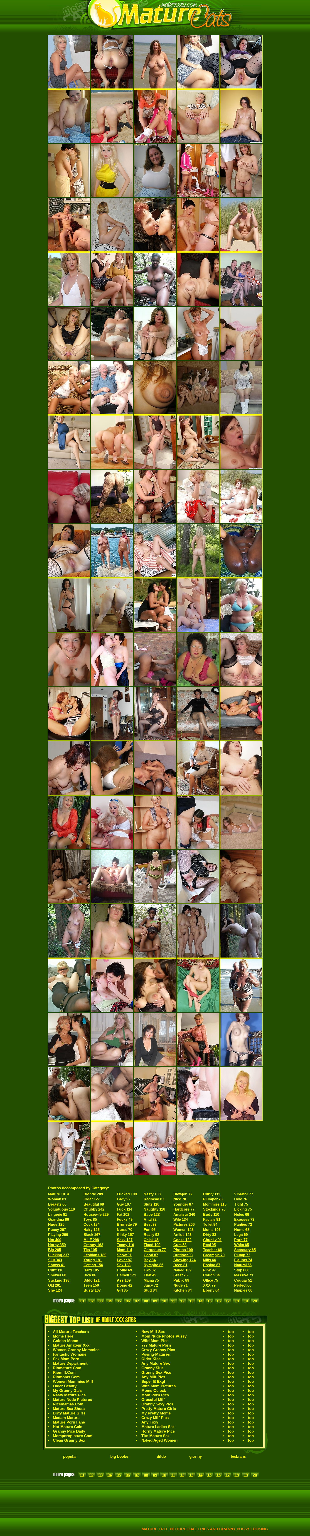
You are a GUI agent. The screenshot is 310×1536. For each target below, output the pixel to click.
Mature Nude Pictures (72, 1399)
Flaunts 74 (243, 1260)
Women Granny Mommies (76, 1350)
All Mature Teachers (71, 1332)
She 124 (55, 1290)
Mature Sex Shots (69, 1409)
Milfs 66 (209, 1260)
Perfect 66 (242, 1285)
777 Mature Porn (156, 1345)
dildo (161, 1456)
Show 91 (124, 1255)
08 (146, 1301)
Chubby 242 (94, 1209)
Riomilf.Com (64, 1372)
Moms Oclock (153, 1390)
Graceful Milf (153, 1399)
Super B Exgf (153, 1381)
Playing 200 (58, 1235)
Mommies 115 (214, 1204)
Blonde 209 (93, 1194)
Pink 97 (209, 1270)
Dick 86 (90, 1275)
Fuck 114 (124, 1209)
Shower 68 (57, 1275)
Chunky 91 (212, 1240)
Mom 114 (124, 1250)
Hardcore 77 (183, 1209)
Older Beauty (64, 1386)
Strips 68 (241, 1270)
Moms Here (63, 1336)
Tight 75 (241, 1204)
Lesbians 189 (95, 1255)
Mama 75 (151, 1280)
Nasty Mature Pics (69, 1395)
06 (128, 1301)
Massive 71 (243, 1275)
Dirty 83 (209, 1235)
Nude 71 (180, 1285)
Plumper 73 (213, 1199)
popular (70, 1456)
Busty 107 (92, 1290)
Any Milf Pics (153, 1377)
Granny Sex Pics (156, 1372)
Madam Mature (66, 1418)
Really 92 (151, 1235)
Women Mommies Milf (73, 1381)
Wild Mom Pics (154, 1341)
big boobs (119, 1456)
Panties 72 (243, 1224)
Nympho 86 (153, 1265)
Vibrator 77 (243, 1194)
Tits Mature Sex (155, 1436)
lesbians (238, 1456)
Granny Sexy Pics (157, 1404)
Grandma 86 (58, 1219)
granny (195, 1456)
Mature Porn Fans (69, 1422)
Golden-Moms (65, 1341)
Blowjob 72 (182, 1194)
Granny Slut (152, 1368)
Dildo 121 (92, 1280)
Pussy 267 (57, 1230)
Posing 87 (211, 1265)
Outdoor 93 (183, 1255)
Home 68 (241, 1230)
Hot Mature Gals (67, 1427)
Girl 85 (122, 1290)
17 (228, 1301)
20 (255, 1301)
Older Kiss (150, 1359)
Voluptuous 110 (61, 1209)
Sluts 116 (151, 1204)
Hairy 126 (92, 1230)
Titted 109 (152, 1245)
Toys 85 (90, 1219)
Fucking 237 (58, 1255)
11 (173, 1301)
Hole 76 (240, 1199)
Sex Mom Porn (66, 1359)
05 (119, 1301)
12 (182, 1301)
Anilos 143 (182, 1235)
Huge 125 (56, 1224)
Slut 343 (55, 1260)
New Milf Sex (153, 1332)
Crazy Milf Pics (155, 1418)
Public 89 (181, 1280)
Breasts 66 (57, 1204)
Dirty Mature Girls (69, 1413)
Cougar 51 (243, 1280)
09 (155, 1301)
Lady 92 (123, 1199)
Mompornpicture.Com (72, 1436)
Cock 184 (92, 1224)
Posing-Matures (155, 1354)
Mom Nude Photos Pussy (164, 1336)
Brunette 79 (127, 1224)
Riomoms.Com (66, 1377)
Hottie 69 (124, 1270)
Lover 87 (124, 1260)
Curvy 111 (211, 1194)
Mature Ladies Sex (158, 1427)
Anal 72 (150, 1219)
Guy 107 (124, 1204)
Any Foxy (149, 1422)
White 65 (241, 1245)
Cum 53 (180, 1245)
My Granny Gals (67, 1390)
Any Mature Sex (155, 1363)
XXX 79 (209, 1285)
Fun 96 (149, 1230)
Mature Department (70, 1363)
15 (209, 1301)
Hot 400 (54, 1240)
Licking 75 (243, 1209)
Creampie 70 (214, 1255)
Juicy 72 (151, 1285)
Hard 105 (91, 1270)
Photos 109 (183, 1250)
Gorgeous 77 (155, 1250)
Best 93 (150, 1224)
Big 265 (54, 1250)
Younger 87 (183, 1204)
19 (246, 1301)
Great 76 (180, 1275)
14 (200, 1301)
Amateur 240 (184, 1214)
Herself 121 (126, 1275)
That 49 (150, 1275)
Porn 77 (241, 1240)
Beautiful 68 (94, 1204)
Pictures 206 (184, 1224)
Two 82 (150, 1270)
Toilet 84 (210, 1224)
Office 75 (210, 1280)
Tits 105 (90, 1250)
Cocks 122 (182, 1240)
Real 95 (209, 1245)
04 (110, 1301)
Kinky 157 (125, 1235)
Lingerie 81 (57, 1214)
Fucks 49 (125, 1219)
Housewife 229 (96, 1214)
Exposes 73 (244, 1219)
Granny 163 (93, 1245)
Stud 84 (150, 1290)
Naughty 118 (154, 1209)
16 (219, 1301)
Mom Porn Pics (155, 1395)
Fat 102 (123, 1214)
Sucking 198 (58, 1280)
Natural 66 (243, 1265)
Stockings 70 (214, 1209)
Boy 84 (150, 1260)
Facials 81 (211, 1219)
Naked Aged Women (159, 1440)
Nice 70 (179, 1199)
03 (100, 1301)
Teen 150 (91, 1285)
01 (82, 1301)
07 (137, 1301)
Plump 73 (242, 1255)
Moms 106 (212, 1230)
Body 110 (211, 1214)
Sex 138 (123, 1265)
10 (164, 1301)
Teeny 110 (125, 1245)
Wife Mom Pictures (158, 1386)
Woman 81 (57, 1199)
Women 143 (183, 1230)
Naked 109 (182, 1270)
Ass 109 (124, 1280)
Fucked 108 (127, 1194)
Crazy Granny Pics (158, 1350)
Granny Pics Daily (69, 1431)
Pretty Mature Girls (158, 1409)
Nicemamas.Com (68, 1404)
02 (91, 1301)
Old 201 (54, 1285)
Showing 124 (184, 1260)
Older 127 (92, 1199)
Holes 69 (241, 1214)
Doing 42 (124, 1285)
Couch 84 (211, 1275)
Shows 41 (56, 1265)
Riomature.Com (67, 1368)
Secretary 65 (245, 1250)
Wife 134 (180, 1219)
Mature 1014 (58, 1194)
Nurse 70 (124, 1230)
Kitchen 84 (182, 1290)
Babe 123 (152, 1214)
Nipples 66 (243, 1290)
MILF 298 (91, 1240)
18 (237, 1301)
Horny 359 (57, 1245)
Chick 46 (151, 1240)
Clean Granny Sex (69, 1440)
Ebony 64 (211, 1290)
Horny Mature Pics (158, 1431)
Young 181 (93, 1260)
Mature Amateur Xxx (71, 1345)
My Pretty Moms (156, 1413)
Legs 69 (241, 1235)
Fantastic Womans (69, 1354)
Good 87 (151, 1255)
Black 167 (92, 1235)
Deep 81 (180, 1265)
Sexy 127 (125, 1240)
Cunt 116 (55, 1270)
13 (191, 1301)
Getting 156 (93, 1265)
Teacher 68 (212, 1250)
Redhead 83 (154, 1199)
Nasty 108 (152, 1194)
